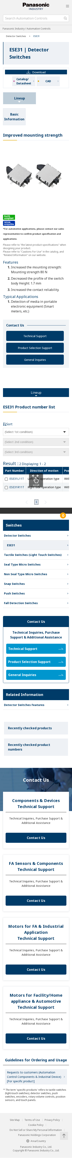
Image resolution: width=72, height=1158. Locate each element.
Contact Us (36, 838)
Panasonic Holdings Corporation (37, 1135)
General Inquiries (35, 360)
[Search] (65, 18)
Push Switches (14, 593)
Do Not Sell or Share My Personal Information (36, 1130)
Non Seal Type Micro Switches (25, 574)
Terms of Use (32, 1120)
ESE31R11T (16, 487)
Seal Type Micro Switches (22, 564)
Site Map (15, 1120)
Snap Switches (14, 584)
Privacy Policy (52, 1120)
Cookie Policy (35, 1125)
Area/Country (38, 1141)
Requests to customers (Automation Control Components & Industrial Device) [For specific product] (34, 1076)
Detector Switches (16, 36)
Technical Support (35, 336)
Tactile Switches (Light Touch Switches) (33, 555)
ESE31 (11, 545)
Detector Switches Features (24, 705)
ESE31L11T (16, 479)
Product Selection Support (35, 348)
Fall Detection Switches (21, 603)
